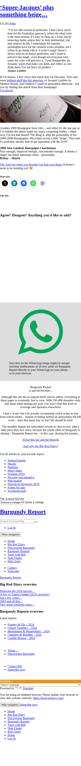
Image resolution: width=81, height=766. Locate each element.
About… (13, 650)
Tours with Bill (16, 554)
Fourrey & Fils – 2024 (21, 624)
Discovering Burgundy (21, 547)
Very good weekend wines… (17, 604)
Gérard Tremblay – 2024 (22, 628)
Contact (12, 567)
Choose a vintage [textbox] (33, 502)
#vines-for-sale (16, 487)
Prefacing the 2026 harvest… (17, 591)
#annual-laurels (17, 460)
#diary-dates (15, 470)
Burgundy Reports (19, 551)
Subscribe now (16, 669)
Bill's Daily (14, 561)
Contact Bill (15, 666)
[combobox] (33, 502)
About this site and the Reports (40, 439)
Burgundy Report (23, 511)
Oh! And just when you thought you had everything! (31, 164)
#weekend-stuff (17, 490)
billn (13, 23)
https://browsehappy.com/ (48, 698)
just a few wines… (11, 597)
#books (12, 463)
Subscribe (13, 571)
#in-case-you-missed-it (21, 477)
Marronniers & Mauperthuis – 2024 (29, 631)
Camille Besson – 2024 (21, 638)
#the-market (15, 480)
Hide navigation (10, 704)
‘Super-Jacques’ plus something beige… (27, 11)
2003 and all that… (11, 601)
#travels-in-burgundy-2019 (23, 484)
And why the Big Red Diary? (40, 446)
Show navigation (10, 534)
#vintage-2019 (16, 474)
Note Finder (15, 558)
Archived (6, 90)
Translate (28, 688)
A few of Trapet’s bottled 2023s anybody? (25, 594)
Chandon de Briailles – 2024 (25, 634)
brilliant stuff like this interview (25, 80)
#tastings (13, 467)
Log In (12, 527)
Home (11, 541)
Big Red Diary (16, 544)
